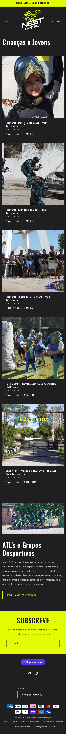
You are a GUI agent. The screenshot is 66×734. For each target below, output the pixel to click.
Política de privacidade (52, 722)
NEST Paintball (30, 718)
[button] (6, 20)
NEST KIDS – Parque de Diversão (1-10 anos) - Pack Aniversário (32, 472)
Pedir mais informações (21, 594)
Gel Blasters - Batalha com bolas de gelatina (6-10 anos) (31, 385)
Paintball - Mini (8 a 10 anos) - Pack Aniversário (26, 124)
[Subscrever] (55, 643)
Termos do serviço (22, 727)
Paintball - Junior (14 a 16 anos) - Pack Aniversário (28, 298)
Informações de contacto (44, 727)
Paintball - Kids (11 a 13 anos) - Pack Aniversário (26, 211)
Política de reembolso (29, 722)
